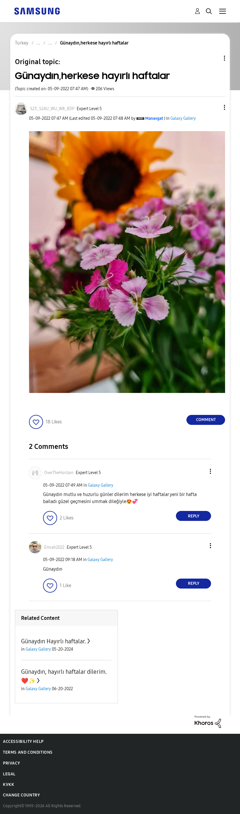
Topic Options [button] (214, 58)
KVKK (8, 784)
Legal (9, 774)
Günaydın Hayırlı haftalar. (53, 641)
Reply (193, 516)
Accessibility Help (23, 741)
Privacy (11, 763)
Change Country (21, 795)
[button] (214, 107)
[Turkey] (37, 10)
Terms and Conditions (28, 752)
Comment (206, 419)
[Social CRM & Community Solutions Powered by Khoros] (208, 721)
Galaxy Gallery (183, 118)
